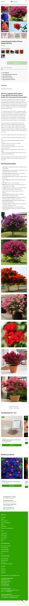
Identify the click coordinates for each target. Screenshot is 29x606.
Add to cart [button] (12, 445)
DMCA (2, 524)
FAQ (2, 540)
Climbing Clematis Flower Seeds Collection (11, 481)
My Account (4, 535)
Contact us (3, 538)
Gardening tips (4, 560)
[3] (12, 52)
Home (2, 4)
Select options (12, 485)
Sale (2, 553)
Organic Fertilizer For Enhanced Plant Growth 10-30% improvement (11, 440)
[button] (5, 62)
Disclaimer (3, 526)
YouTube (3, 572)
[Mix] (3, 56)
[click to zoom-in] (14, 19)
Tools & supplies (5, 549)
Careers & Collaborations (7, 528)
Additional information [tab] (6, 88)
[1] (3, 52)
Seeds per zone (5, 551)
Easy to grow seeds (5, 545)
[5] (21, 52)
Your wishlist (4, 537)
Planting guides (4, 558)
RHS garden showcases (6, 563)
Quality (2, 519)
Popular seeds (4, 547)
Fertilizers (4, 438)
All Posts (3, 562)
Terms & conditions (5, 522)
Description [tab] (4, 85)
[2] (8, 52)
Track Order (4, 533)
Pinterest (3, 570)
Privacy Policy (4, 521)
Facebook (3, 569)
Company (3, 517)
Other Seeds (6, 4)
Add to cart (17, 63)
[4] (17, 52)
